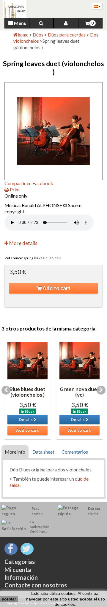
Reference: (13, 258)
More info (15, 452)
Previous (5, 390)
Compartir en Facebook (28, 183)
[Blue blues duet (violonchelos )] (27, 361)
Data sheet (43, 452)
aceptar (9, 599)
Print (14, 189)
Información (21, 577)
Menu (19, 23)
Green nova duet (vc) (79, 392)
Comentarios (75, 452)
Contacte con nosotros (35, 585)
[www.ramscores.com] (13, 9)
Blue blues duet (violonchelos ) (27, 392)
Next (101, 390)
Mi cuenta (17, 569)
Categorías (19, 561)
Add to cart (56, 288)
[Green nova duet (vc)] (79, 361)
